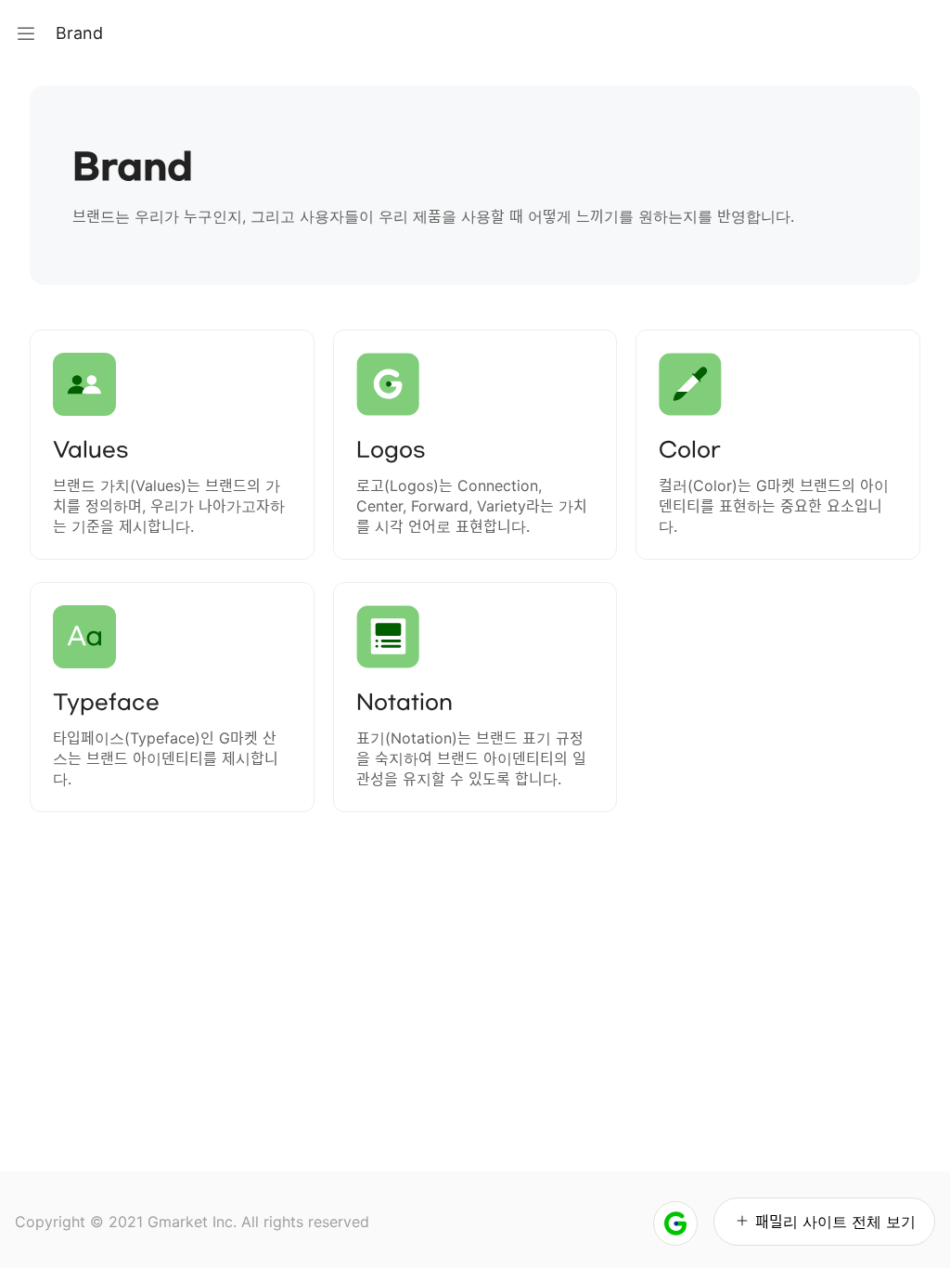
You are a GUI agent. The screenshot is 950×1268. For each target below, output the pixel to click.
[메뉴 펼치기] (26, 33)
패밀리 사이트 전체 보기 (835, 1221)
